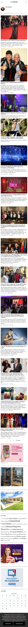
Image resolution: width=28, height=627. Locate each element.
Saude (2, 540)
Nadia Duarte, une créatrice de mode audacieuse (13, 40)
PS (18, 538)
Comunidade (14, 521)
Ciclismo (3, 521)
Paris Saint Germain (7, 538)
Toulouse (5, 540)
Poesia (12, 538)
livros (20, 534)
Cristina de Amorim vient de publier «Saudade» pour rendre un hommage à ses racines (13, 402)
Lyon (8, 536)
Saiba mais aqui (19, 623)
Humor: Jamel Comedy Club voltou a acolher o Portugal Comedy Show (12, 430)
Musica (18, 536)
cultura (8, 527)
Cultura (10, 174)
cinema (6, 521)
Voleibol (8, 540)
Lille (15, 534)
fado (6, 532)
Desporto (16, 527)
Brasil (23, 518)
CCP (26, 518)
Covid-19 (3, 526)
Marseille (11, 536)
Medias (15, 536)
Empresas (15, 529)
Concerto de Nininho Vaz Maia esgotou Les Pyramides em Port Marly (12, 167)
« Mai (2, 612)
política (16, 538)
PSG (21, 538)
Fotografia (13, 532)
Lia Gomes (11, 46)
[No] (26, 620)
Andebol (7, 518)
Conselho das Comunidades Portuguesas (19, 524)
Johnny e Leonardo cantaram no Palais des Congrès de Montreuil (13, 113)
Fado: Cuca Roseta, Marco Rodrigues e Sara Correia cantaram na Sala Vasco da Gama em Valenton (12, 316)
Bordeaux (19, 518)
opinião (24, 536)
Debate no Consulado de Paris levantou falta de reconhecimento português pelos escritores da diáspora (13, 226)
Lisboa (17, 534)
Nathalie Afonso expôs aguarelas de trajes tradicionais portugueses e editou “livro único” (13, 374)
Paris (2, 538)
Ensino (21, 529)
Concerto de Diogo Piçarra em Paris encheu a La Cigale (13, 347)
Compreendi (8, 623)
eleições (10, 529)
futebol (19, 532)
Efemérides (5, 529)
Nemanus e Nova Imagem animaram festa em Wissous (12, 83)
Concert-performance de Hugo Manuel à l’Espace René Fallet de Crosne (14, 195)
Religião (24, 538)
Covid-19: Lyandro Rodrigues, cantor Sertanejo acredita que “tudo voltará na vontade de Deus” (12, 138)
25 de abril (3, 518)
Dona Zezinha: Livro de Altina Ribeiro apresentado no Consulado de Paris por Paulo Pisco (14, 255)
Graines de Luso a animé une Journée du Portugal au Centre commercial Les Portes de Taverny (13, 285)
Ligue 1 (11, 534)
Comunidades (6, 524)
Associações (13, 518)
